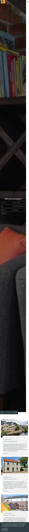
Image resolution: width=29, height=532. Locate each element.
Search (3, 213)
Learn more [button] (21, 526)
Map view (15, 412)
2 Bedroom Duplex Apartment (10, 441)
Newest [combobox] (2, 412)
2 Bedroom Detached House (9, 479)
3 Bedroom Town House (9, 515)
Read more (5, 453)
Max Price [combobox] (16, 210)
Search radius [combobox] (17, 202)
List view (9, 412)
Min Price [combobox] (3, 210)
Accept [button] (4, 529)
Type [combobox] (2, 206)
